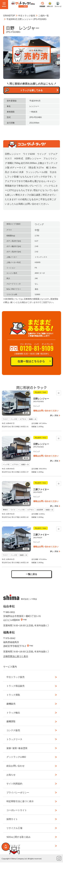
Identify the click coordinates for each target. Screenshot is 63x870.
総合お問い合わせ (15, 765)
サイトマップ (13, 845)
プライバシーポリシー (17, 792)
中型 (37, 230)
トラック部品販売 (15, 685)
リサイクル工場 (14, 827)
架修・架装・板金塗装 (16, 748)
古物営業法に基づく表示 (15, 656)
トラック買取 (13, 694)
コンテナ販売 (13, 730)
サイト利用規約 (14, 783)
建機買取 (11, 721)
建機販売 (11, 703)
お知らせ (11, 774)
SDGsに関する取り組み (18, 836)
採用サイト (12, 819)
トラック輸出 (13, 712)
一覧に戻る (31, 574)
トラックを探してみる (31, 90)
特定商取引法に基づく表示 (20, 801)
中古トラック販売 (15, 676)
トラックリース (14, 739)
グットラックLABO (16, 756)
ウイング (39, 224)
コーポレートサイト (16, 810)
